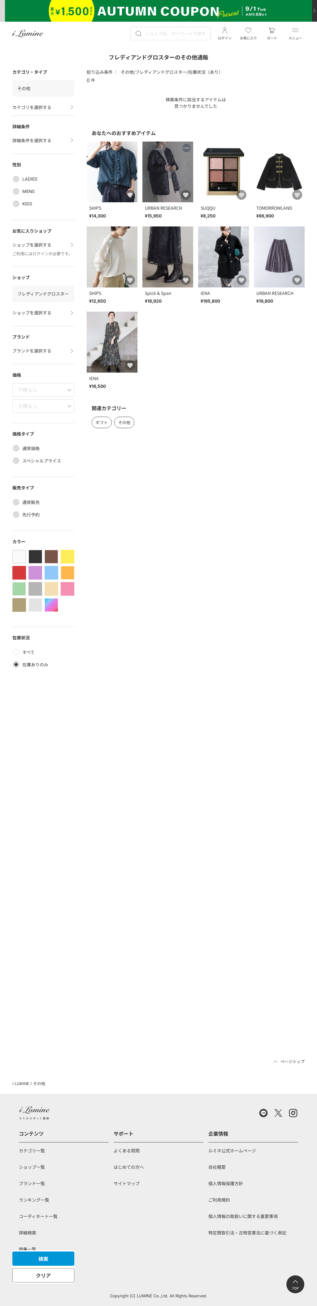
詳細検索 (27, 1232)
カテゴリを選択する (31, 107)
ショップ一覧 (32, 1167)
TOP (295, 1288)
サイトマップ (127, 1183)
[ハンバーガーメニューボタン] (295, 31)
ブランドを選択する (31, 351)
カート (272, 37)
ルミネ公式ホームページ (232, 1150)
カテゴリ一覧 (32, 1150)
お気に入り (248, 37)
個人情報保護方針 (225, 1183)
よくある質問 (127, 1150)
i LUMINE (20, 1083)
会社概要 (217, 1167)
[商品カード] (112, 182)
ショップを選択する (31, 245)
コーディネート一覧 (38, 1216)
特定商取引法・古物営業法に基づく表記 (247, 1232)
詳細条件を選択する (31, 140)
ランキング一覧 (34, 1200)
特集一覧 (27, 1249)
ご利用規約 (219, 1200)
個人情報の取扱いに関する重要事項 (243, 1216)
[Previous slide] (2, 11)
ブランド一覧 (32, 1183)
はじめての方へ (129, 1167)
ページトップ (292, 1061)
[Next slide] (314, 11)
